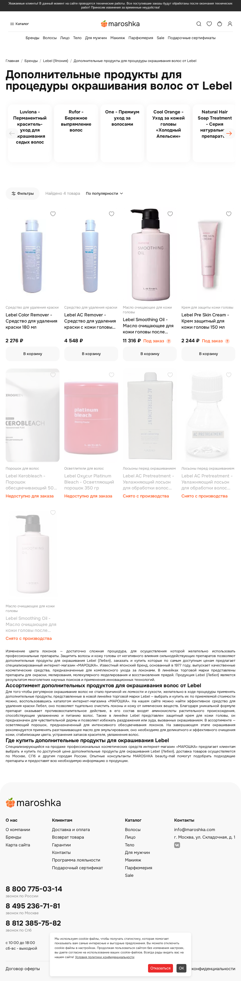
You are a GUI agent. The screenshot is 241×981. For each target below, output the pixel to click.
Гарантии (61, 845)
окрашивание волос (71, 691)
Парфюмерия (141, 37)
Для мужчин (96, 37)
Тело (77, 37)
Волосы (50, 37)
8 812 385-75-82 (33, 923)
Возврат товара (68, 837)
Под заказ (153, 341)
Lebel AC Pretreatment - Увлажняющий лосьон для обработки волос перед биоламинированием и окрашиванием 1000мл (148, 482)
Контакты (61, 852)
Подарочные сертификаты (192, 37)
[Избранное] (209, 24)
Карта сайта (18, 845)
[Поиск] (199, 24)
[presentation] (12, 133)
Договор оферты (23, 968)
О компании (18, 829)
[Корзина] (219, 24)
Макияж (117, 37)
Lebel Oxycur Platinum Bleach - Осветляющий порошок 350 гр (89, 482)
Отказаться (160, 968)
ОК (181, 968)
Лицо (65, 37)
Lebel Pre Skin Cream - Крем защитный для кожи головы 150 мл (205, 321)
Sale (160, 37)
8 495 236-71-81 (33, 906)
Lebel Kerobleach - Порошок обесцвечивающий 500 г (31, 482)
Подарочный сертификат (77, 867)
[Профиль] (230, 24)
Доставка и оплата (71, 829)
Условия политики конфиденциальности (104, 957)
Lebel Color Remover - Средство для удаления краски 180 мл (31, 321)
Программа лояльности (76, 860)
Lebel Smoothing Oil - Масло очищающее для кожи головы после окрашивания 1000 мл (148, 326)
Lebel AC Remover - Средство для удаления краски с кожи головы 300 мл (90, 321)
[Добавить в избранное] (53, 214)
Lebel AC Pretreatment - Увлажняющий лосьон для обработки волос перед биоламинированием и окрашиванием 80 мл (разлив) (207, 482)
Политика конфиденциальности (203, 968)
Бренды (32, 37)
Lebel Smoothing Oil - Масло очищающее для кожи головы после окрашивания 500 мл (31, 625)
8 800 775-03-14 (34, 889)
